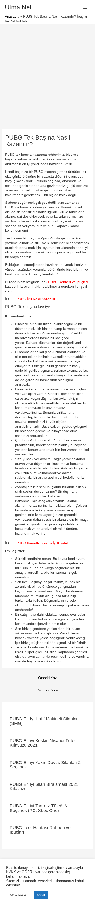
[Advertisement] (47, 74)
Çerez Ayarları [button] (18, 894)
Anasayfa (12, 16)
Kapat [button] (41, 895)
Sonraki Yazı (48, 690)
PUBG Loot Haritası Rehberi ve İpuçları (40, 829)
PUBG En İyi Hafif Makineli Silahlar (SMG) (44, 721)
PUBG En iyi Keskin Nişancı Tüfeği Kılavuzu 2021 (44, 743)
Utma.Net (18, 7)
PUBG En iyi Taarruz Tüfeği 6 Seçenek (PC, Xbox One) (38, 808)
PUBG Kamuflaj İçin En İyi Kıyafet (42, 543)
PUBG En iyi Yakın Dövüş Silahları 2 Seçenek (45, 764)
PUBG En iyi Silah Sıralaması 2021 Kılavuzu (44, 786)
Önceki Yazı (48, 678)
